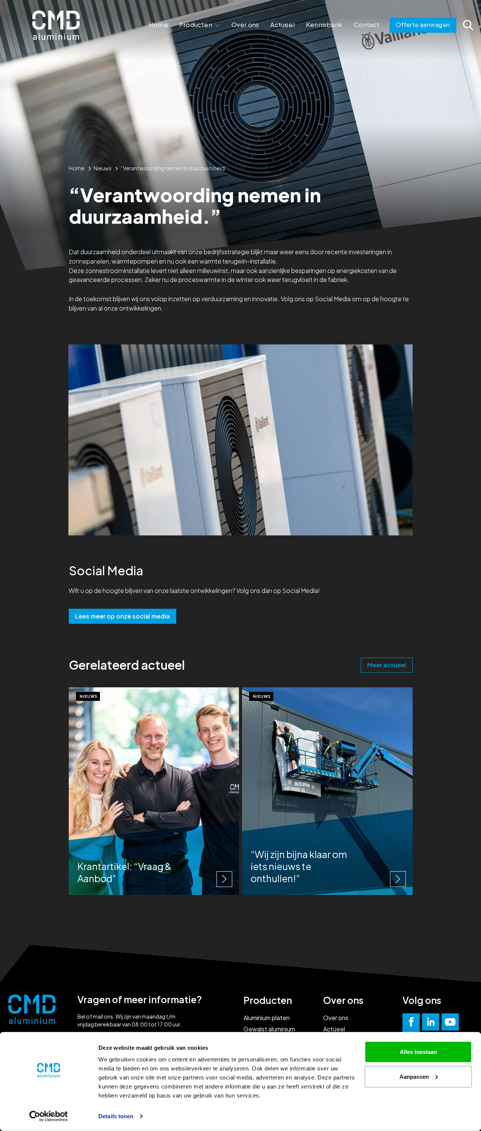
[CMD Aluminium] (56, 25)
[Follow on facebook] (411, 1022)
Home (158, 24)
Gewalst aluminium (269, 1029)
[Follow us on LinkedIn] (430, 1022)
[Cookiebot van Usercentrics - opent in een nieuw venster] (49, 1116)
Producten (196, 24)
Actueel (282, 24)
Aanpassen (414, 1076)
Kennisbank (324, 24)
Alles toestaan (418, 1052)
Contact (366, 24)
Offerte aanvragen (423, 25)
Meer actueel (386, 665)
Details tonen (115, 1116)
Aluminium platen (267, 1018)
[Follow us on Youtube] (450, 1022)
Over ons (245, 24)
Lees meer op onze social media (122, 616)
